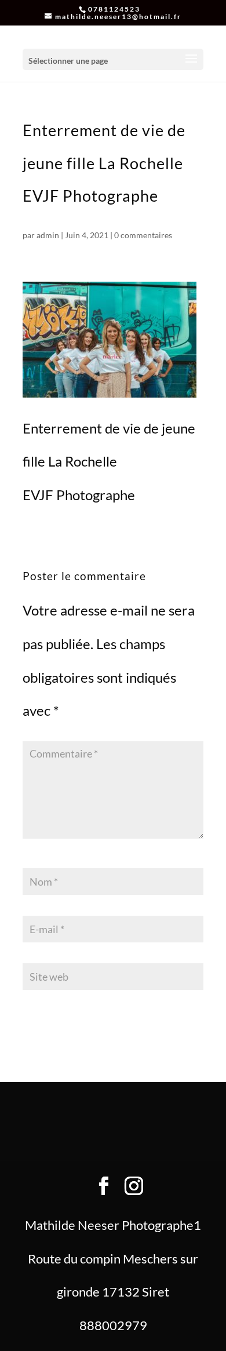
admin (48, 235)
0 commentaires (143, 235)
